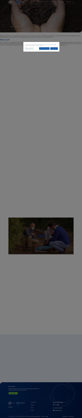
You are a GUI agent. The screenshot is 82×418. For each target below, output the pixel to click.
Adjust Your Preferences (29, 48)
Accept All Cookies (54, 48)
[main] (41, 47)
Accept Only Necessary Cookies (44, 48)
